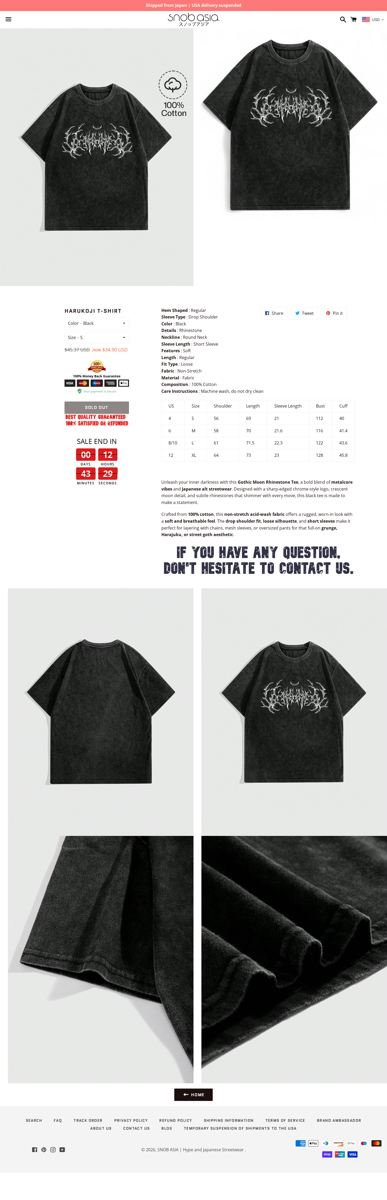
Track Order (87, 1120)
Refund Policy (175, 1120)
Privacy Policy (131, 1120)
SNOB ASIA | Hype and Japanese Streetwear (201, 1150)
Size (72, 337)
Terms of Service (285, 1120)
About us (101, 1128)
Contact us (136, 1128)
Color (73, 323)
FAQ (58, 1120)
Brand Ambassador (339, 1120)
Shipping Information (229, 1120)
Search (34, 1120)
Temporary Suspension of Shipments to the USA (240, 1128)
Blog (166, 1128)
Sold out (96, 407)
